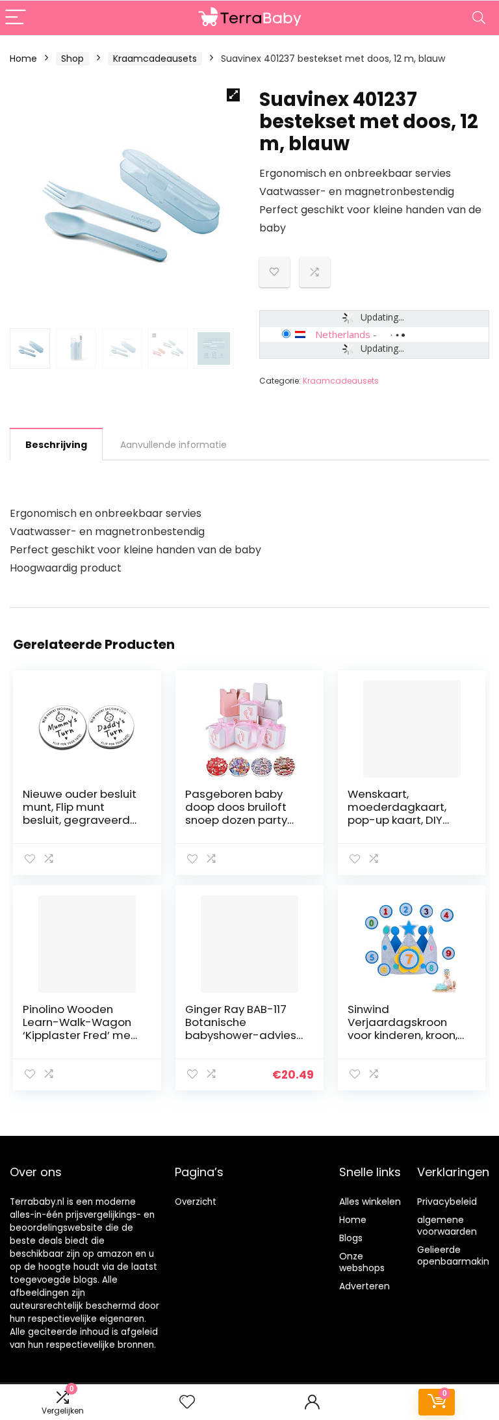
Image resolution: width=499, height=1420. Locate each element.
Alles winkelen (370, 1201)
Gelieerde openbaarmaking (456, 1255)
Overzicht (195, 1202)
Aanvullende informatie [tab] (173, 444)
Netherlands (342, 334)
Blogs (351, 1237)
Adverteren (364, 1286)
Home (23, 58)
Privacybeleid (447, 1201)
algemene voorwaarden (447, 1225)
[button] (233, 94)
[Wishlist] (187, 1402)
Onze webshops (362, 1262)
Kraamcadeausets (155, 58)
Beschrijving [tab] (56, 444)
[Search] (478, 18)
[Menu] (15, 18)
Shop (72, 58)
